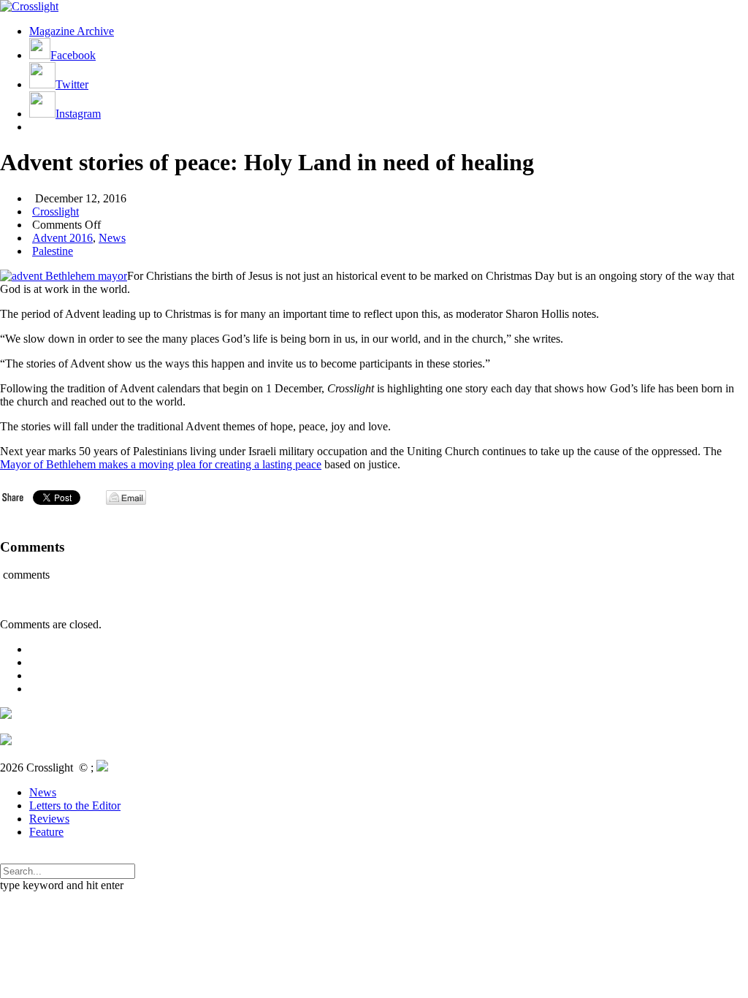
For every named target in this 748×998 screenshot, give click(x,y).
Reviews (49, 818)
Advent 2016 (62, 238)
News (112, 238)
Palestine (52, 251)
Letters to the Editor (75, 805)
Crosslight (55, 211)
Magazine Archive (71, 31)
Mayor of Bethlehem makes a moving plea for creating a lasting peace (160, 464)
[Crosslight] (29, 6)
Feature (46, 832)
